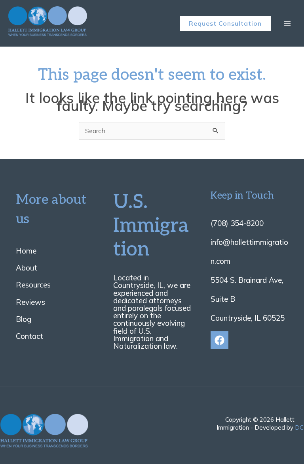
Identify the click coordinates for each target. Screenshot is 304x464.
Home (26, 250)
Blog (23, 319)
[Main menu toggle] (287, 23)
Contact (29, 336)
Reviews (30, 302)
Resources (33, 284)
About (26, 267)
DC (299, 427)
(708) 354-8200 (237, 223)
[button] (225, 23)
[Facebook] (219, 340)
